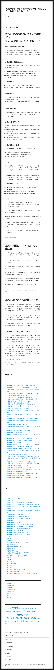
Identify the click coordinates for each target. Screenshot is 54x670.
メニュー (8, 16)
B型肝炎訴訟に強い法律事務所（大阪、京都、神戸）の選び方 (22, 418)
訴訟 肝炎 (8, 623)
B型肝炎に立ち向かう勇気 (13, 499)
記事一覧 (9, 560)
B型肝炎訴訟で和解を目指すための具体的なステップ (20, 468)
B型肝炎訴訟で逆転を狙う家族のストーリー (18, 466)
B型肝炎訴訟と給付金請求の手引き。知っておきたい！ (21, 526)
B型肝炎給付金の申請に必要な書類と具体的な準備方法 (21, 503)
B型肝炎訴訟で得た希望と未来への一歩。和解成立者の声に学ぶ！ (23, 407)
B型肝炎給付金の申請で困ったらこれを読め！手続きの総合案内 (23, 464)
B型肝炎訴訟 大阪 (12, 618)
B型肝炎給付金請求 (29, 611)
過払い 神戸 (35, 236)
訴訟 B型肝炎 (35, 621)
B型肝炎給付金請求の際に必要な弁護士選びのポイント (21, 518)
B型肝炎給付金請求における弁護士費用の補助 (18, 516)
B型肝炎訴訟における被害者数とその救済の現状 (19, 528)
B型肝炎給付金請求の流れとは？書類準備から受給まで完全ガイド (23, 469)
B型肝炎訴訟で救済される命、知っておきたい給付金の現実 (22, 385)
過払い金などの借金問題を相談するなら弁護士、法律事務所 (22, 573)
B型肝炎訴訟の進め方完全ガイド (15, 432)
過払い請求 (15, 362)
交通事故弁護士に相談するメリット (16, 546)
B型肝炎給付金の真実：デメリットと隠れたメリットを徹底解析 (23, 444)
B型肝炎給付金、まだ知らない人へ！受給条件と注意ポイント (22, 438)
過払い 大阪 (29, 236)
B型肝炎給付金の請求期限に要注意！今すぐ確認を (19, 401)
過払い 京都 (23, 236)
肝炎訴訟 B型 (27, 621)
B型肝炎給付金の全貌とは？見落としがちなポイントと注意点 (22, 393)
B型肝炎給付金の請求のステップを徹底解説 (18, 409)
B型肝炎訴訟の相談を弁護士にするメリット (18, 532)
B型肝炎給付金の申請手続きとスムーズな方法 (18, 430)
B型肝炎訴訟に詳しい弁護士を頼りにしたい (18, 530)
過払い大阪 (9, 565)
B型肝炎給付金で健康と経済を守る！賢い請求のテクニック (22, 477)
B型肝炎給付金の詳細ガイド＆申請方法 (17, 395)
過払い (14, 236)
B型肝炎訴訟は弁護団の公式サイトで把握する (18, 534)
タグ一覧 (9, 538)
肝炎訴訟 (9, 558)
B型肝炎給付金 (10, 501)
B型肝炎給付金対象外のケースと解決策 (17, 424)
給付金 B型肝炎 (10, 621)
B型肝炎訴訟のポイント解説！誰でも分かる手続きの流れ (21, 462)
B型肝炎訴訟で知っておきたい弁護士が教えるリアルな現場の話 (23, 456)
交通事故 (38, 618)
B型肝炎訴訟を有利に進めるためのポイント (18, 471)
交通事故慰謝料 (11, 548)
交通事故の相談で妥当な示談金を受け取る (17, 542)
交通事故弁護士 (11, 544)
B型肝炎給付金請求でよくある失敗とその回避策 (19, 475)
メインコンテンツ (11, 540)
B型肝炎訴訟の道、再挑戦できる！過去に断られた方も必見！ (22, 473)
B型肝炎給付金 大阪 (31, 608)
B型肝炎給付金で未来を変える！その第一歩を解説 (19, 440)
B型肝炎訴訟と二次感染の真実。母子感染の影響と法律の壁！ (22, 399)
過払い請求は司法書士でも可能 (21, 299)
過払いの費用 (10, 561)
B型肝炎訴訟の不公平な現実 (14, 442)
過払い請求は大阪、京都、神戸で (15, 571)
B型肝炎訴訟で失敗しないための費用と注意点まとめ (20, 524)
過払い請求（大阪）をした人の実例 (16, 569)
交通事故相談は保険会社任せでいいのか (17, 554)
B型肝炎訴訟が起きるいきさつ (14, 522)
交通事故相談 (10, 550)
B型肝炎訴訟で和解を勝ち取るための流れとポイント (20, 397)
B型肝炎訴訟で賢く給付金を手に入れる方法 (18, 403)
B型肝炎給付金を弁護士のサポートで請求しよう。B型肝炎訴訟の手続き (26, 9)
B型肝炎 (9, 583)
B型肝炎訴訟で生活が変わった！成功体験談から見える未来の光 (23, 387)
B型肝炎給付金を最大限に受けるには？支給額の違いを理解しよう (23, 504)
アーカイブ (9, 536)
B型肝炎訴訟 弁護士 (27, 618)
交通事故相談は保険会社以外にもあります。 (18, 552)
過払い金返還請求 (12, 237)
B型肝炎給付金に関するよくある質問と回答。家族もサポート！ (23, 448)
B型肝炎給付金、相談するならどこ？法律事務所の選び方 (21, 405)
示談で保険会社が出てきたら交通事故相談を (18, 556)
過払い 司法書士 (28, 362)
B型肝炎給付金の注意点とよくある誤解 (17, 454)
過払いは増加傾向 (11, 563)
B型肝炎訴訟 (10, 520)
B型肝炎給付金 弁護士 (13, 611)
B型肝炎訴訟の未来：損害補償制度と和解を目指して (20, 446)
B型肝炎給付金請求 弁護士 (10, 615)
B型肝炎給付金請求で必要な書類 (15, 514)
